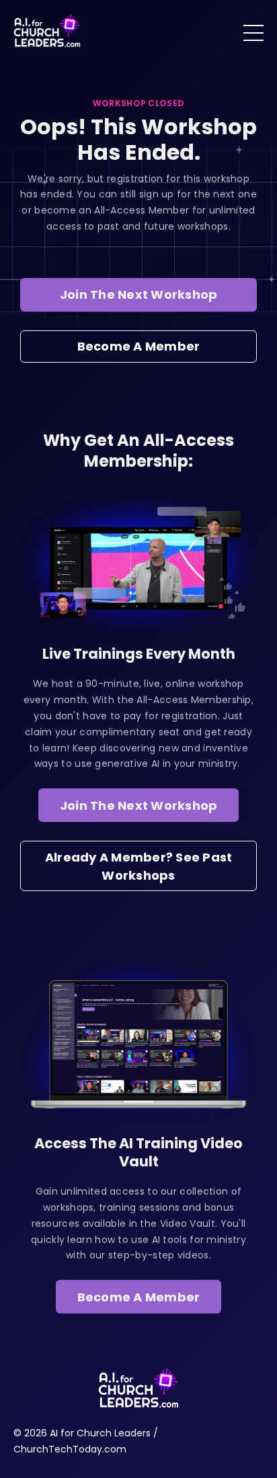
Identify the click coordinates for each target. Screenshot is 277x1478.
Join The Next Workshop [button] (139, 294)
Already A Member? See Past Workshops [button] (139, 866)
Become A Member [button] (138, 346)
